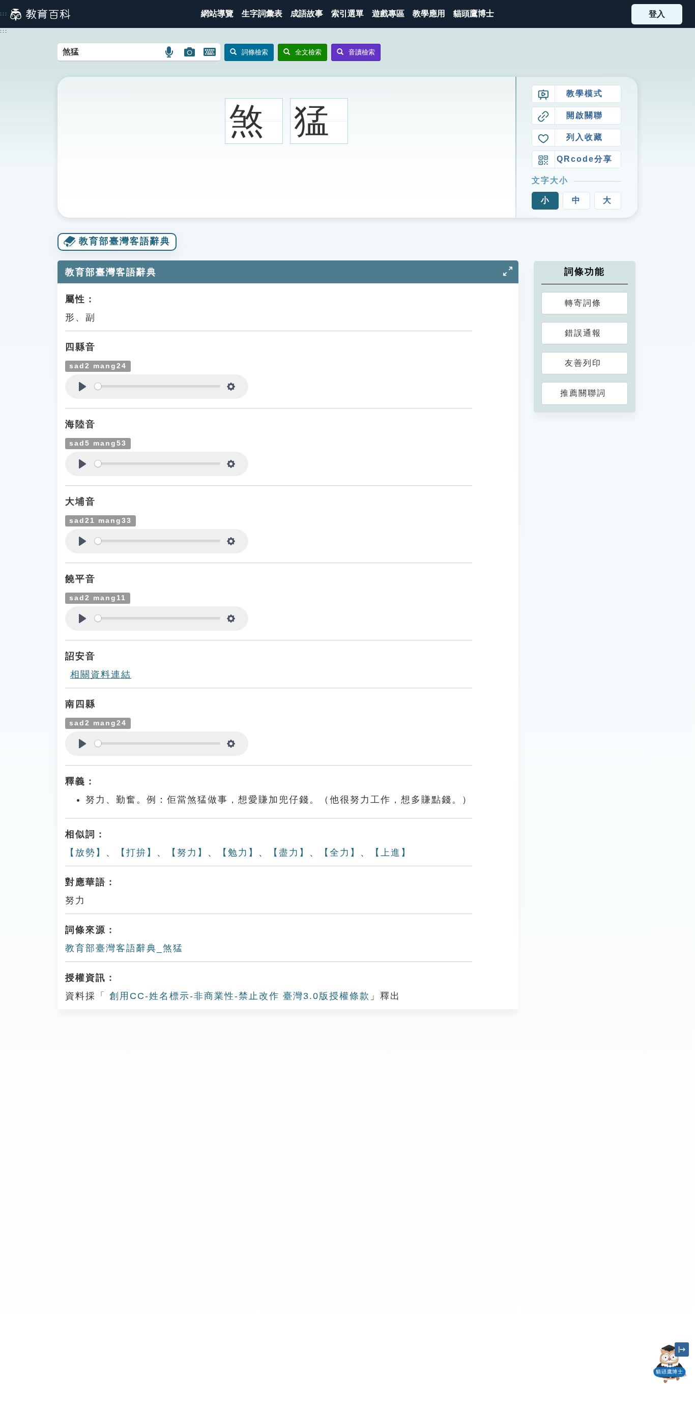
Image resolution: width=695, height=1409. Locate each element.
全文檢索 (308, 52)
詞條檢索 (255, 52)
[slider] (157, 386)
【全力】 (340, 852)
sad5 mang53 (98, 443)
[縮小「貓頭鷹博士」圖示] (682, 1349)
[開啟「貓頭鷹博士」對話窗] (669, 1364)
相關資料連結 (100, 674)
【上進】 (390, 852)
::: (4, 13)
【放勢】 (85, 852)
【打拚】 (136, 852)
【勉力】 (238, 852)
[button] (347, 14)
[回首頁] (40, 14)
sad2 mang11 (97, 598)
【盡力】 (289, 852)
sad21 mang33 (100, 520)
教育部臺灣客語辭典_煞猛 (124, 948)
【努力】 (187, 852)
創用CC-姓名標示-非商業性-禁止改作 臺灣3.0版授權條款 (238, 996)
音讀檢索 (362, 52)
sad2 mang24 (98, 366)
